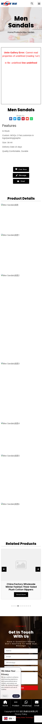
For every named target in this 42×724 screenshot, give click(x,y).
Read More (21, 594)
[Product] (15, 702)
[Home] (5, 702)
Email (36, 705)
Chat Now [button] (22, 169)
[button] (39, 3)
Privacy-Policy (21, 714)
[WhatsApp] (26, 702)
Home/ (11, 32)
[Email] (36, 702)
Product (15, 705)
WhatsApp (27, 705)
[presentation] (4, 569)
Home (5, 705)
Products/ (18, 32)
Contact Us (11, 156)
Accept (16, 696)
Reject (5, 696)
